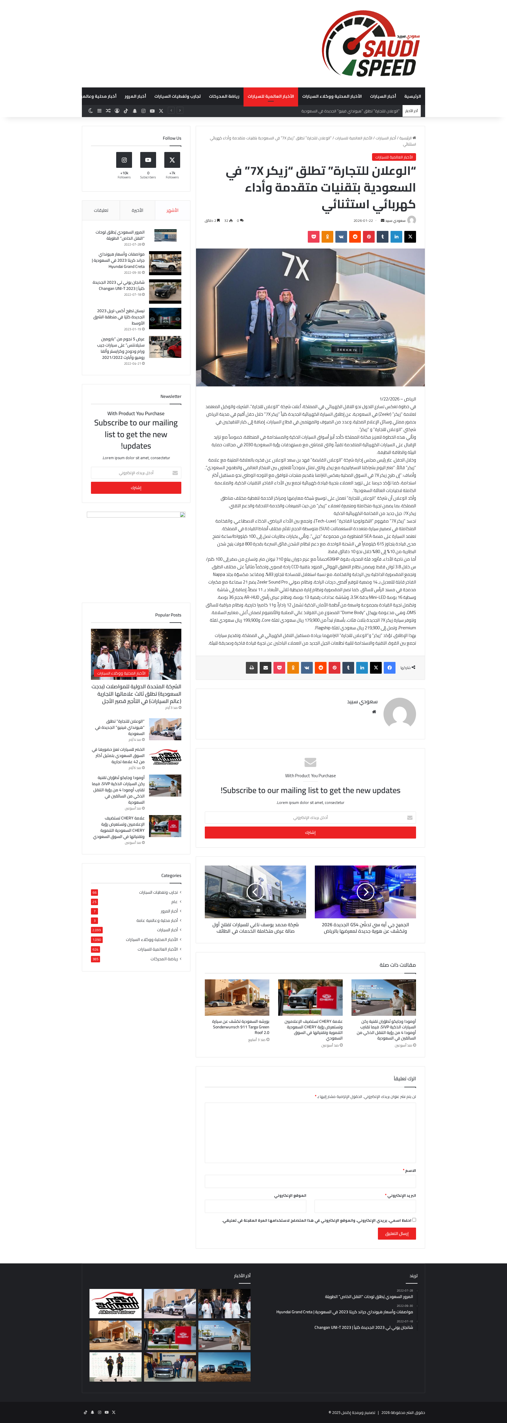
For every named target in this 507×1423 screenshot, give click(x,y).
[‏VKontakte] (341, 237)
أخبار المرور (135, 96)
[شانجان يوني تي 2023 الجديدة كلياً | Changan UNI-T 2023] (165, 291)
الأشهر (172, 210)
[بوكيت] (314, 237)
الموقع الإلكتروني (290, 1195)
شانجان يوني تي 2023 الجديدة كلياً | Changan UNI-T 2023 (119, 285)
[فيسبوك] (390, 668)
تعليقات (101, 210)
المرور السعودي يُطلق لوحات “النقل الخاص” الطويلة (120, 235)
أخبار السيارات (383, 96)
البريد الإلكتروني (400, 1195)
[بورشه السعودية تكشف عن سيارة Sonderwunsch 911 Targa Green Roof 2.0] (237, 997)
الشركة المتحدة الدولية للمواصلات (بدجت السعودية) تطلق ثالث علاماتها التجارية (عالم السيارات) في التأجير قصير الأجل (136, 694)
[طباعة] (252, 668)
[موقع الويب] (374, 711)
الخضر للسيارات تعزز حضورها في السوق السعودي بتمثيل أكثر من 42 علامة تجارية (118, 755)
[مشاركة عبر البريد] (265, 668)
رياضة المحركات (224, 96)
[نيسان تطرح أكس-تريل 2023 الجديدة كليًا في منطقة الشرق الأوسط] (165, 318)
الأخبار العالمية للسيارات (271, 96)
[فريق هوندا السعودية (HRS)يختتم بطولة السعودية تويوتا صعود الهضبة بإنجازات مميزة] (115, 1367)
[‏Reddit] (355, 237)
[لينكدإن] (396, 237)
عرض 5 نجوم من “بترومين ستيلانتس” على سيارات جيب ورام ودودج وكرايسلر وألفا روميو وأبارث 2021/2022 (121, 348)
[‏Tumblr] (382, 237)
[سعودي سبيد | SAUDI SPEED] (371, 43)
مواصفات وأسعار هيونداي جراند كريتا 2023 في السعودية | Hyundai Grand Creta (118, 260)
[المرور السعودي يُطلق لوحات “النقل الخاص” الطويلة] (165, 235)
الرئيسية (412, 96)
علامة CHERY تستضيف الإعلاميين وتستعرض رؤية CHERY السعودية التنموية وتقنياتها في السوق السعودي (314, 1030)
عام (174, 902)
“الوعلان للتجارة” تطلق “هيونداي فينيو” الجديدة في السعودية (120, 727)
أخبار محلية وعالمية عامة (92, 96)
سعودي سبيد (395, 220)
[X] (410, 237)
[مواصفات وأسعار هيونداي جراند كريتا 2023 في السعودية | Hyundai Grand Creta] (165, 263)
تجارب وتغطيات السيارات (177, 96)
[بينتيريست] (369, 237)
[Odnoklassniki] (327, 237)
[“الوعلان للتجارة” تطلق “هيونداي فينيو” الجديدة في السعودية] (165, 729)
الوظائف (51, 96)
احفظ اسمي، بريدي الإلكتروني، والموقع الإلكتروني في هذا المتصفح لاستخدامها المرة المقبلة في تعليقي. (316, 1220)
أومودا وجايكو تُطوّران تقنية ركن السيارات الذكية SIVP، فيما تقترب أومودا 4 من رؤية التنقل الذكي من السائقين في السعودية (386, 1030)
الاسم (409, 1170)
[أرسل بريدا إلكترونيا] (382, 220)
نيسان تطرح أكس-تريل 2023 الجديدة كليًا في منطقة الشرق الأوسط (119, 317)
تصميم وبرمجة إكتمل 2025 (353, 1412)
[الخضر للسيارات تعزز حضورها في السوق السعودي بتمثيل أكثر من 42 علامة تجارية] (165, 757)
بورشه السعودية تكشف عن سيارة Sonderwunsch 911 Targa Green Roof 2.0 (240, 1027)
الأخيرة (137, 210)
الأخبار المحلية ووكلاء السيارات (332, 96)
